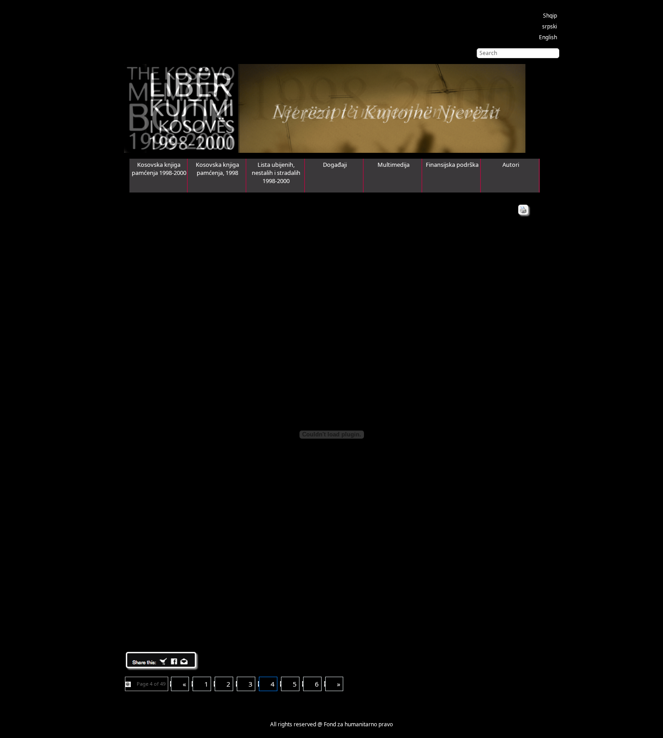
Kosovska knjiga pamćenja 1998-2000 (159, 168)
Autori (510, 164)
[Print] (523, 210)
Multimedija (394, 164)
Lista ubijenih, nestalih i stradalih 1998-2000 (276, 172)
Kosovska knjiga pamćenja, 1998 (217, 168)
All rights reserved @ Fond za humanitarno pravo (331, 724)
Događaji (335, 164)
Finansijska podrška (452, 164)
